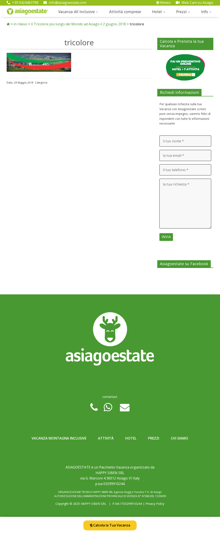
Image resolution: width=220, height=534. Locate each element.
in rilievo (20, 24)
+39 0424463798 (24, 2)
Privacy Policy (154, 504)
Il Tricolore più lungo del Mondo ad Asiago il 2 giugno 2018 (78, 24)
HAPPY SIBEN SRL (93, 504)
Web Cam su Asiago (197, 2)
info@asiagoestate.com (67, 2)
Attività (106, 438)
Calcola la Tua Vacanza (111, 525)
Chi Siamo (179, 438)
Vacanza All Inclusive (76, 11)
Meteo (165, 2)
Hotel (157, 11)
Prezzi (181, 11)
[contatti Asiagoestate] (110, 340)
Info (204, 11)
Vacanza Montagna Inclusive (59, 438)
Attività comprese (125, 11)
